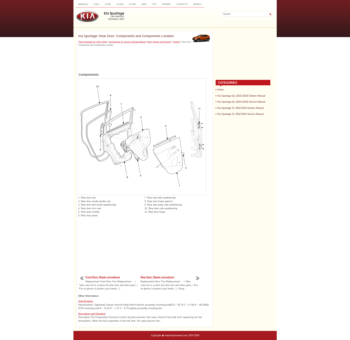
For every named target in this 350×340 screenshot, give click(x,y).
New (144, 4)
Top (154, 4)
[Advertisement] (144, 59)
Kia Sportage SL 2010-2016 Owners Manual (240, 108)
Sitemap (166, 4)
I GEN (96, 4)
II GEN (108, 4)
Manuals (83, 4)
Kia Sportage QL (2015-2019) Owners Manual (241, 95)
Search (197, 4)
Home (220, 89)
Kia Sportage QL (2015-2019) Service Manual (241, 101)
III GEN (120, 4)
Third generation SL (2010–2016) (92, 42)
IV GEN (132, 4)
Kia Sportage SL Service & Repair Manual (127, 42)
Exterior (176, 42)
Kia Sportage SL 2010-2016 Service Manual (240, 114)
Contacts (181, 4)
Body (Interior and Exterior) (159, 42)
